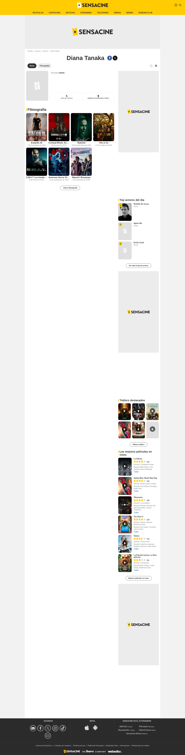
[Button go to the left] (151, 65)
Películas (38, 13)
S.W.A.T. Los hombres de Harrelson (36, 177)
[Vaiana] (125, 544)
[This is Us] (103, 127)
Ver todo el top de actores (138, 266)
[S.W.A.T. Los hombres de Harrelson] (36, 162)
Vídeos (117, 13)
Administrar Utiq (112, 746)
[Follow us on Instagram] (55, 728)
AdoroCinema (145, 730)
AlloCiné (123, 726)
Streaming (86, 13)
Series (129, 13)
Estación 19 (36, 143)
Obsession (138, 497)
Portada (30, 51)
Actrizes (45, 51)
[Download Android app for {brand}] (97, 727)
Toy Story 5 (138, 517)
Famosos (38, 51)
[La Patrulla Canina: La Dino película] (125, 563)
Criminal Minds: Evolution (58, 143)
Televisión (102, 13)
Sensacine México (134, 733)
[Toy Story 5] (125, 524)
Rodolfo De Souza (141, 204)
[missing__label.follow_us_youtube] (33, 728)
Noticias (70, 13)
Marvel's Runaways (81, 177)
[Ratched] (81, 127)
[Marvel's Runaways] (81, 162)
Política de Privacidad (96, 746)
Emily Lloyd (139, 242)
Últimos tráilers (139, 445)
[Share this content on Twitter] (115, 58)
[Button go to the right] (156, 65)
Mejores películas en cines (138, 578)
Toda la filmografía (70, 188)
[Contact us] (48, 736)
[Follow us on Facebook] (40, 728)
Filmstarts (143, 726)
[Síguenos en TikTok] (63, 728)
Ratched (81, 143)
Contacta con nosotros (62, 746)
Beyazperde (123, 730)
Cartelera (54, 13)
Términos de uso (79, 746)
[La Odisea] (125, 467)
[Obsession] (125, 505)
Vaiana (136, 536)
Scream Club (145, 13)
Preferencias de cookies (140, 746)
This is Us (103, 143)
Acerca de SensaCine (44, 746)
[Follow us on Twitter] (48, 728)
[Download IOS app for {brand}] (88, 727)
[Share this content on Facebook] (109, 58)
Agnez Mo (138, 223)
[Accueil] (92, 5)
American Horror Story (58, 177)
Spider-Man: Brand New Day (145, 478)
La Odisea (138, 459)
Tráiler (136, 472)
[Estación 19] (36, 127)
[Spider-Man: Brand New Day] (125, 486)
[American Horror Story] (58, 162)
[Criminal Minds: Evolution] (58, 127)
